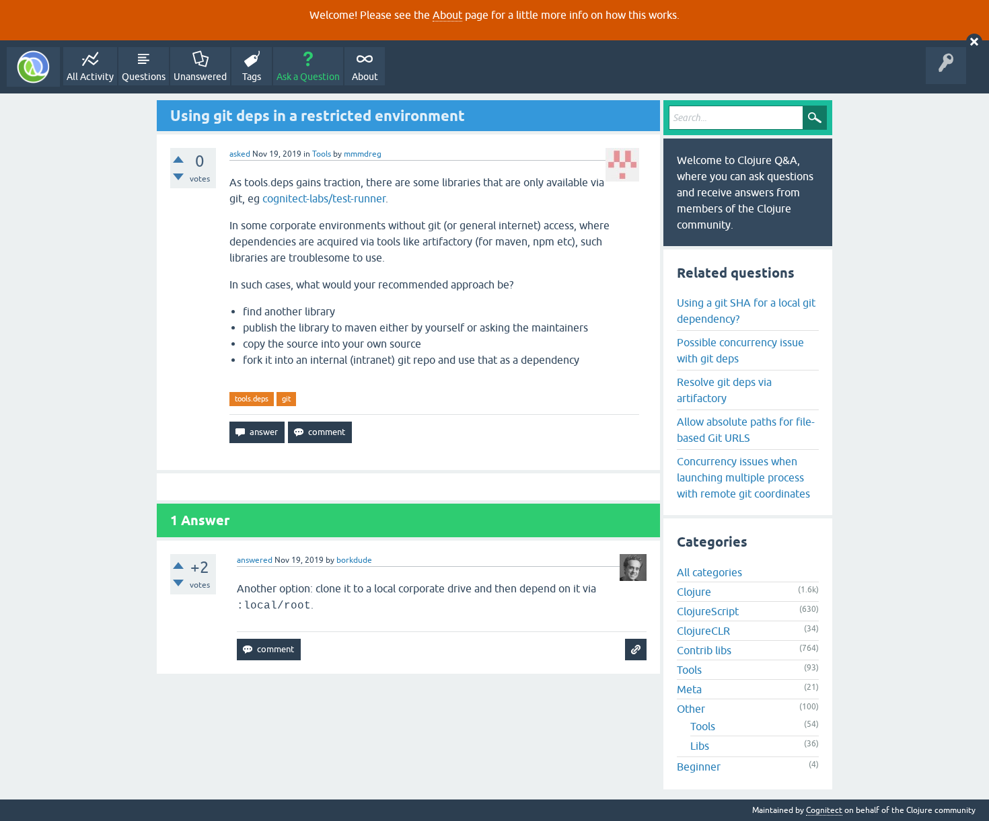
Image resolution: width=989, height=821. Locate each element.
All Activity (90, 76)
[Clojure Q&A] (33, 67)
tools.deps (251, 399)
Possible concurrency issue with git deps (740, 350)
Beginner (699, 766)
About (447, 15)
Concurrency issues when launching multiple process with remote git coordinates (743, 477)
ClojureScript (708, 611)
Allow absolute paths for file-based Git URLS (746, 430)
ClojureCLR (703, 631)
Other (691, 709)
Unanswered (200, 76)
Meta (689, 689)
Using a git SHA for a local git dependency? (746, 311)
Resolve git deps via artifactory (724, 390)
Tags (251, 76)
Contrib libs (704, 650)
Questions (144, 76)
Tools (321, 154)
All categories (709, 572)
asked (239, 154)
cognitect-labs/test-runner (324, 198)
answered (254, 560)
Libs (699, 746)
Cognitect (824, 810)
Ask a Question (308, 76)
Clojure (694, 592)
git (286, 399)
